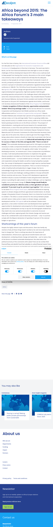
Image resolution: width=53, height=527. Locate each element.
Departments (7, 444)
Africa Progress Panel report (19, 189)
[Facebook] (12, 294)
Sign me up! (8, 507)
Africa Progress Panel (36, 104)
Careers (5, 462)
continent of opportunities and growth (29, 113)
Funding (5, 447)
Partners (5, 453)
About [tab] (43, 252)
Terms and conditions (20, 478)
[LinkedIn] (16, 294)
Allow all (43, 277)
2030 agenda (20, 201)
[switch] (20, 271)
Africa (4, 287)
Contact (5, 468)
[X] (14, 294)
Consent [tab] (9, 252)
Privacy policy (7, 478)
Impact (5, 450)
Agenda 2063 (8, 89)
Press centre (6, 465)
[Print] (18, 294)
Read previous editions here (12, 501)
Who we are (6, 441)
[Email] (21, 294)
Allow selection (26, 277)
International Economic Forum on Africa (34, 63)
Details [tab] (26, 252)
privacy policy (20, 261)
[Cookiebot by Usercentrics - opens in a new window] (45, 249)
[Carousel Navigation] (26, 404)
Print (7, 47)
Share (8, 49)
